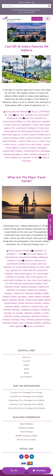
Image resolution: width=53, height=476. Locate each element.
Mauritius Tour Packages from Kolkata (26, 404)
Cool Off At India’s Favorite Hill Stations (26, 48)
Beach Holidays (26, 424)
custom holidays (33, 137)
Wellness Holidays (26, 428)
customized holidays (12, 151)
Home (8, 28)
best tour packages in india (25, 124)
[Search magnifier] (49, 6)
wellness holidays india (13, 319)
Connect (26, 361)
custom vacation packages (33, 147)
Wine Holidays (26, 432)
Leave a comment (35, 326)
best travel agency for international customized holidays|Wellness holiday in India (26, 257)
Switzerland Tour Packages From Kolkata (26, 400)
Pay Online (37, 19)
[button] (50, 227)
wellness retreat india (12, 322)
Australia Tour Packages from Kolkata (26, 396)
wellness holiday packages (17, 316)
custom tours (9, 144)
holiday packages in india (15, 154)
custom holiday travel (13, 137)
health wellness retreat (13, 300)
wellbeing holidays (30, 309)
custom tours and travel (29, 144)
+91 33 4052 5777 (27, 12)
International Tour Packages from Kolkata (26, 408)
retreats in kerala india (32, 306)
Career (26, 365)
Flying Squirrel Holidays (16, 111)
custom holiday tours (39, 134)
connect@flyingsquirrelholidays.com (26, 10)
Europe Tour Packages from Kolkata (26, 392)
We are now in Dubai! (26, 439)
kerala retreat (10, 303)
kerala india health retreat (37, 300)
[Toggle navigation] (47, 19)
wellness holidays (40, 316)
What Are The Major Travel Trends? (26, 179)
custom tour (44, 141)
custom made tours (27, 141)
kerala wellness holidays (30, 303)
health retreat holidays (39, 296)
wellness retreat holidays (38, 319)
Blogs (26, 373)
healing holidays (29, 286)
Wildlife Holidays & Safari (27, 436)
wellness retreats (32, 322)
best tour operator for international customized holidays (27, 270)
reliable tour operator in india (24, 157)
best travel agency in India (15, 134)
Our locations (26, 377)
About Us (27, 357)
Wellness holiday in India (36, 313)
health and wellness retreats (27, 293)
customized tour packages (37, 151)
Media (26, 369)
